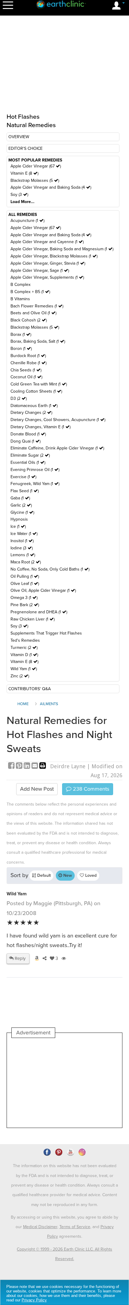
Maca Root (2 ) (25, 562)
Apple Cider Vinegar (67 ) (35, 166)
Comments (90, 789)
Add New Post (37, 789)
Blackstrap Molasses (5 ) (34, 180)
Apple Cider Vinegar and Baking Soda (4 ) (50, 187)
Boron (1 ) (21, 348)
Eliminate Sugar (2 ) (30, 455)
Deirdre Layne (68, 766)
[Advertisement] (64, 1083)
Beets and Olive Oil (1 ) (33, 312)
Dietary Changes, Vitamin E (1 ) (40, 426)
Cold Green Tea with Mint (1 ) (38, 384)
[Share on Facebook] (12, 766)
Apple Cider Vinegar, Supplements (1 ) (47, 277)
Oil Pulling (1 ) (24, 576)
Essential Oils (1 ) (27, 462)
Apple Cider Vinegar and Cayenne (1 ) (47, 241)
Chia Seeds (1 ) (25, 370)
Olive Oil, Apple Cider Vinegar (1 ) (43, 590)
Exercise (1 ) (23, 476)
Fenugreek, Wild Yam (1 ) (34, 483)
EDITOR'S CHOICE (25, 148)
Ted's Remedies (25, 640)
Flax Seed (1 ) (24, 490)
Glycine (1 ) (22, 512)
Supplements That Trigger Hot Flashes (46, 633)
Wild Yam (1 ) (23, 668)
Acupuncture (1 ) (27, 220)
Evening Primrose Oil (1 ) (34, 469)
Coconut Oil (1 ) (26, 376)
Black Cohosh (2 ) (28, 320)
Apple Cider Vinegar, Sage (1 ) (39, 270)
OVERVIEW (18, 136)
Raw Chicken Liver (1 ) (32, 619)
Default (43, 875)
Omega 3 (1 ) (24, 597)
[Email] (35, 766)
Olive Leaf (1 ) (24, 583)
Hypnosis (19, 519)
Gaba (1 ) (20, 498)
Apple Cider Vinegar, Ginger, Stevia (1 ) (47, 263)
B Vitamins (20, 298)
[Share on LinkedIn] (28, 766)
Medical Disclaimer (40, 1226)
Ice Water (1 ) (24, 533)
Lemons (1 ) (22, 554)
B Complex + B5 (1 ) (30, 291)
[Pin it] (20, 766)
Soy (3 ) (19, 194)
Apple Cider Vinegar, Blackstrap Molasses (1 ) (54, 256)
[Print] (42, 766)
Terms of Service (74, 1226)
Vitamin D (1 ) (24, 654)
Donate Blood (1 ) (28, 434)
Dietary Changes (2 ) (31, 412)
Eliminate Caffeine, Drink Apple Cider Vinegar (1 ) (57, 448)
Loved (90, 875)
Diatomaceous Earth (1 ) (34, 405)
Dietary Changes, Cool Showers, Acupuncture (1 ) (57, 419)
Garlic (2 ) (21, 505)
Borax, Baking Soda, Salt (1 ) (37, 341)
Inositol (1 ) (22, 540)
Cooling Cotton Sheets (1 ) (36, 391)
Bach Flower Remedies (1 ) (36, 306)
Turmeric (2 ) (24, 647)
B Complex (20, 284)
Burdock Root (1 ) (28, 355)
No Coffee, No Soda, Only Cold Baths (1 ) (49, 569)
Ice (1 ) (18, 526)
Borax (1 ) (20, 334)
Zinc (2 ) (19, 676)
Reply (20, 958)
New (67, 875)
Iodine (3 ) (21, 548)
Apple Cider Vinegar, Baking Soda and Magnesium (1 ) (61, 248)
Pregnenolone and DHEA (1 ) (38, 612)
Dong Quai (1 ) (25, 441)
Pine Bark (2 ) (24, 604)
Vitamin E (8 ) (24, 173)
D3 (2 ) (18, 398)
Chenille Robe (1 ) (28, 362)
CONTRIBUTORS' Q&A (29, 688)
